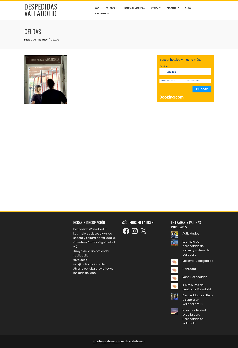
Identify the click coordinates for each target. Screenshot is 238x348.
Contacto (156, 7)
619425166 (80, 260)
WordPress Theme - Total (108, 341)
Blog (97, 7)
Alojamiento (173, 7)
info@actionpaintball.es (90, 264)
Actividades (112, 7)
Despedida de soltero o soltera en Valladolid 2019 (197, 299)
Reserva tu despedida (134, 7)
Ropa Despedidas (103, 13)
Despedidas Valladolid (40, 9)
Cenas (188, 7)
